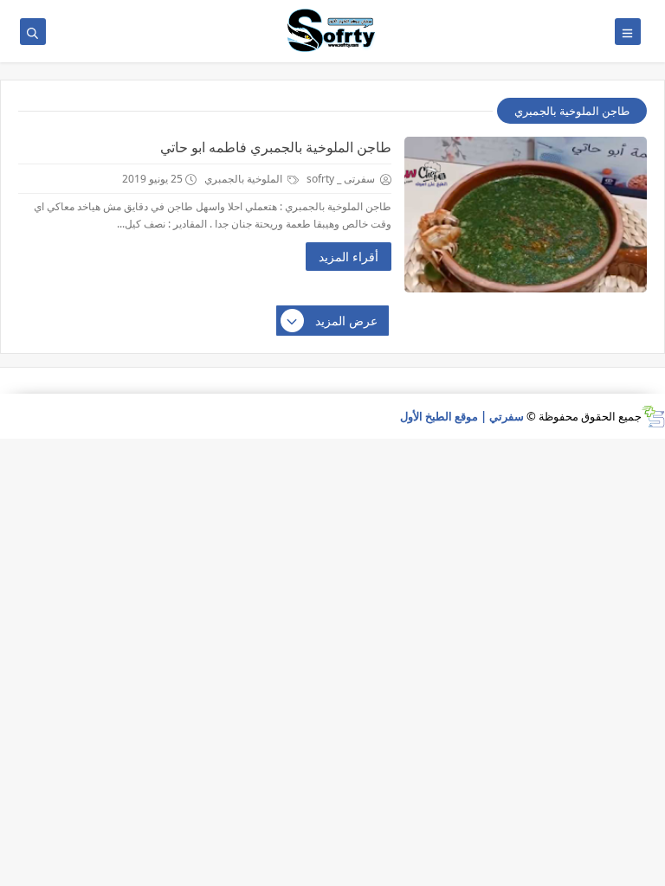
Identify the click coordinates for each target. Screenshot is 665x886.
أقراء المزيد (348, 256)
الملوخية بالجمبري (244, 178)
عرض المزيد (346, 320)
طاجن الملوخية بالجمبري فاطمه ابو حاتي (275, 147)
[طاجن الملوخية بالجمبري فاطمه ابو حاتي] (525, 214)
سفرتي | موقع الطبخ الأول (462, 416)
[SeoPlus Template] (653, 416)
